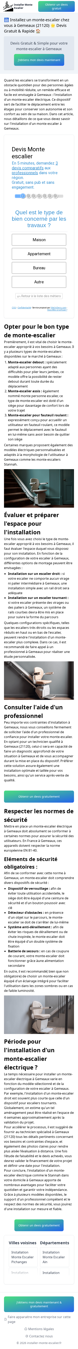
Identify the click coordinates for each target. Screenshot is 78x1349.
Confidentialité (24, 308)
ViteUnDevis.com (58, 308)
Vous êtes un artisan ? (57, 310)
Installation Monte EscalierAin (54, 1257)
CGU (14, 308)
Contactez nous (41, 1336)
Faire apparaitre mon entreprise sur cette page (39, 1319)
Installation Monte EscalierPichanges (22, 1257)
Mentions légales (41, 1329)
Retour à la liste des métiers (40, 296)
